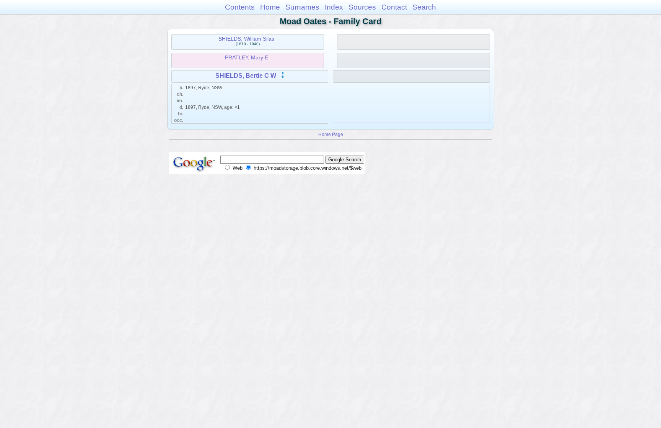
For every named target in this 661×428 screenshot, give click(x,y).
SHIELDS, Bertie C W (245, 75)
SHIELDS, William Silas (246, 39)
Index (334, 7)
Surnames (302, 7)
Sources (362, 7)
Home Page (330, 134)
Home (270, 7)
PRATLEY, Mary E (246, 57)
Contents (240, 7)
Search (424, 7)
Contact (394, 7)
